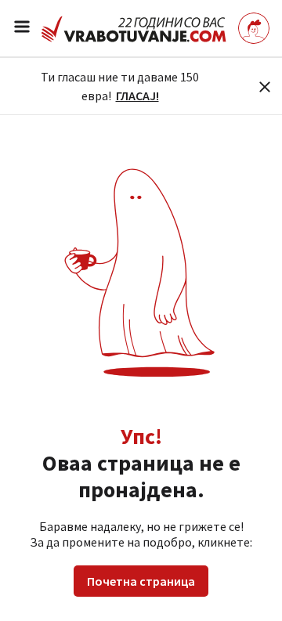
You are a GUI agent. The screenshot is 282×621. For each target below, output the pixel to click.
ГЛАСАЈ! (137, 95)
